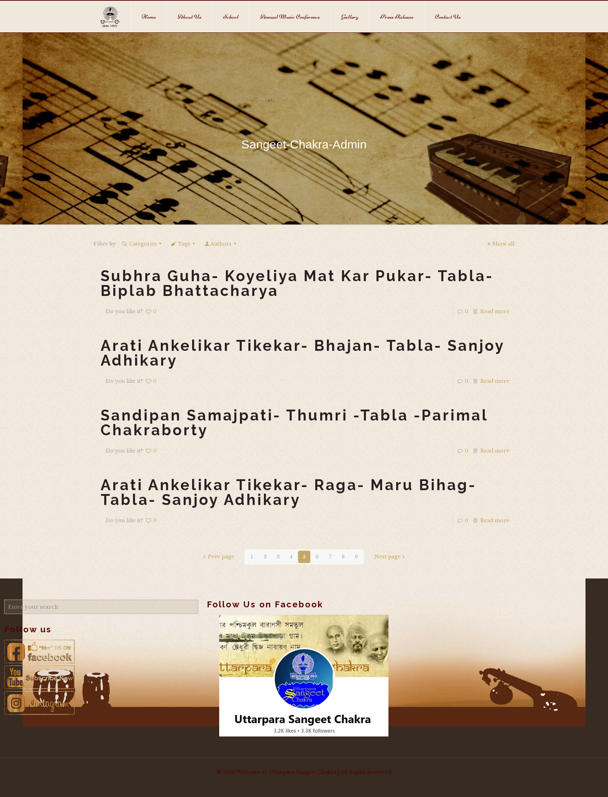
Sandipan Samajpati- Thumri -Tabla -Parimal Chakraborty (294, 423)
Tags (184, 244)
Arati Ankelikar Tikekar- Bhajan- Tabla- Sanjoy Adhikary (303, 353)
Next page (387, 557)
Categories (143, 244)
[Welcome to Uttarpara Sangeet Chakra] (110, 16)
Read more (494, 311)
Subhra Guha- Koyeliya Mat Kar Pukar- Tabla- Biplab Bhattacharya (297, 283)
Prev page (221, 557)
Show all (503, 244)
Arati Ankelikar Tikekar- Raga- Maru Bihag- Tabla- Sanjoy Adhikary (288, 492)
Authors (221, 244)
